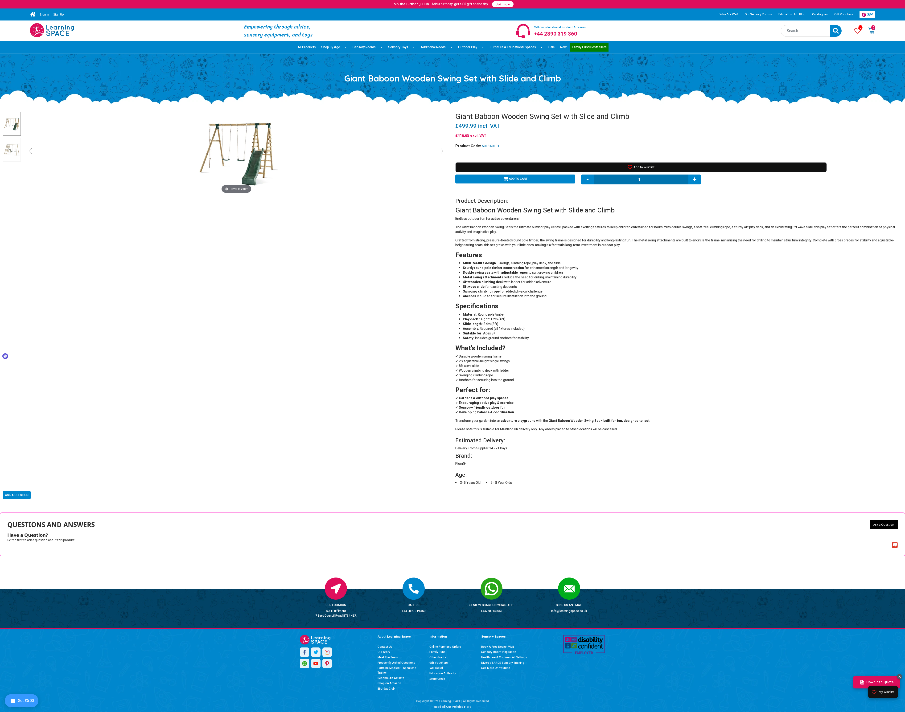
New (563, 47)
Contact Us (385, 647)
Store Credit (437, 679)
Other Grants (437, 657)
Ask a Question (883, 524)
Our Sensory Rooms (758, 14)
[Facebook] (304, 652)
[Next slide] (442, 151)
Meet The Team (388, 657)
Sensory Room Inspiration (498, 652)
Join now (503, 4)
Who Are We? (729, 14)
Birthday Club (386, 689)
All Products (307, 47)
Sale (551, 47)
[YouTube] (316, 663)
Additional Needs (433, 47)
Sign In (44, 14)
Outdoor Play (467, 47)
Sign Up (58, 14)
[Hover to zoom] (236, 153)
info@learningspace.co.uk (569, 611)
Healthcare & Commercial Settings (504, 657)
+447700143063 (491, 611)
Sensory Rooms (364, 47)
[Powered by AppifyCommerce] (895, 545)
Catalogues (820, 14)
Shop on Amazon (389, 683)
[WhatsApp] (304, 663)
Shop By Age (330, 47)
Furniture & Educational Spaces (513, 47)
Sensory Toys (398, 47)
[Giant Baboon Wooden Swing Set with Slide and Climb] (52, 30)
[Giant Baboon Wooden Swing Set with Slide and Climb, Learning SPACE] (12, 124)
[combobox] (805, 31)
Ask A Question (17, 495)
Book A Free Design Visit (497, 647)
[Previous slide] (30, 151)
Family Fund (437, 652)
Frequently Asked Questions (396, 663)
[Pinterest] (327, 663)
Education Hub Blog (792, 14)
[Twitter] (316, 652)
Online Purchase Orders (445, 647)
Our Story (384, 652)
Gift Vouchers (843, 14)
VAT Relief (436, 668)
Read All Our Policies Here (452, 706)
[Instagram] (327, 652)
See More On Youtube (495, 668)
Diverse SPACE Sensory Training (502, 663)
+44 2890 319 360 (413, 611)
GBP (869, 14)
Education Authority (442, 673)
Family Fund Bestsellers (589, 47)
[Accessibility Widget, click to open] (5, 356)
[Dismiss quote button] (899, 676)
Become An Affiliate (391, 678)
